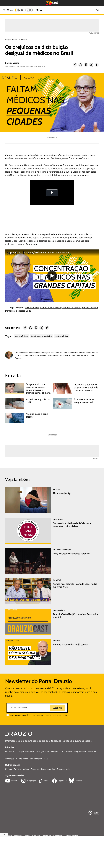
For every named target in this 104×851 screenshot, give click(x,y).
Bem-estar (9, 751)
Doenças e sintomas (25, 751)
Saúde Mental (36, 758)
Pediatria (92, 751)
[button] (75, 65)
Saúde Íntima (22, 758)
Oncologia (9, 758)
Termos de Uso (71, 836)
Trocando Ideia (63, 769)
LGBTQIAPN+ (66, 751)
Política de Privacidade (52, 836)
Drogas (54, 751)
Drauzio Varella (12, 63)
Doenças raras (42, 751)
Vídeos (26, 769)
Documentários (48, 769)
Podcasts (35, 769)
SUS (46, 758)
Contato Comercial (13, 836)
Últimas (8, 769)
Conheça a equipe (32, 836)
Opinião (17, 769)
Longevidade (80, 751)
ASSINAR (57, 708)
